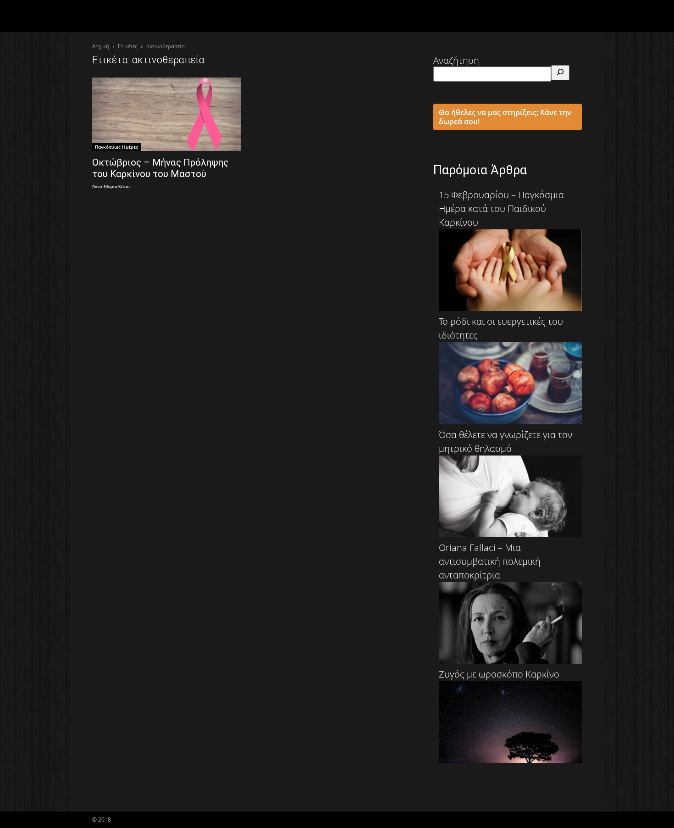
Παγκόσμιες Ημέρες (116, 147)
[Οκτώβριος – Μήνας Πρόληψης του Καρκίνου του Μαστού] (166, 114)
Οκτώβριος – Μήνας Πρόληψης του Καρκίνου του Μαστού (160, 168)
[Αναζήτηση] (560, 72)
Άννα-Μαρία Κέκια (111, 186)
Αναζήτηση (456, 60)
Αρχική (100, 46)
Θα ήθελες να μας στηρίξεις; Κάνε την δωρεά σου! (505, 117)
